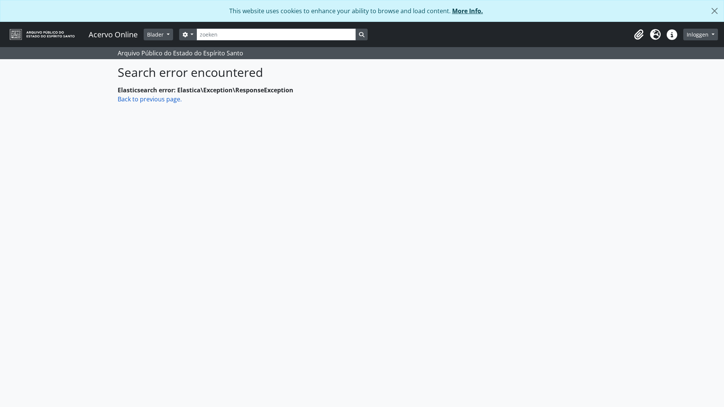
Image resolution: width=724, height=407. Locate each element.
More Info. (467, 11)
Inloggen (698, 34)
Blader (156, 34)
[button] (638, 34)
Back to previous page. (150, 99)
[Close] (715, 10)
